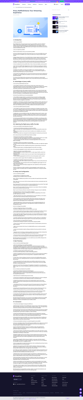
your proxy (36, 237)
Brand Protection (54, 380)
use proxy (16, 251)
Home (32, 377)
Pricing (32, 379)
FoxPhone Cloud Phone (17, 394)
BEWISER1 (57, 392)
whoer (24, 392)
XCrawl (20, 392)
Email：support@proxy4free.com (19, 384)
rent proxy (17, 346)
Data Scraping (54, 377)
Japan (43, 377)
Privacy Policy (27, 398)
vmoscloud (15, 392)
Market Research (54, 382)
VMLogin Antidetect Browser (43, 392)
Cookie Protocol (33, 398)
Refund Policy (64, 385)
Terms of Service (65, 382)
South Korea (44, 379)
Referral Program (34, 380)
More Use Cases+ (55, 385)
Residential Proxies (34, 382)
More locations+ (44, 385)
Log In (62, 4)
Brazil (42, 382)
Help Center (64, 377)
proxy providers (26, 198)
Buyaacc (52, 392)
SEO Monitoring (54, 379)
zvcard (62, 392)
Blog (63, 379)
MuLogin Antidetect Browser (31, 392)
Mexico (43, 380)
